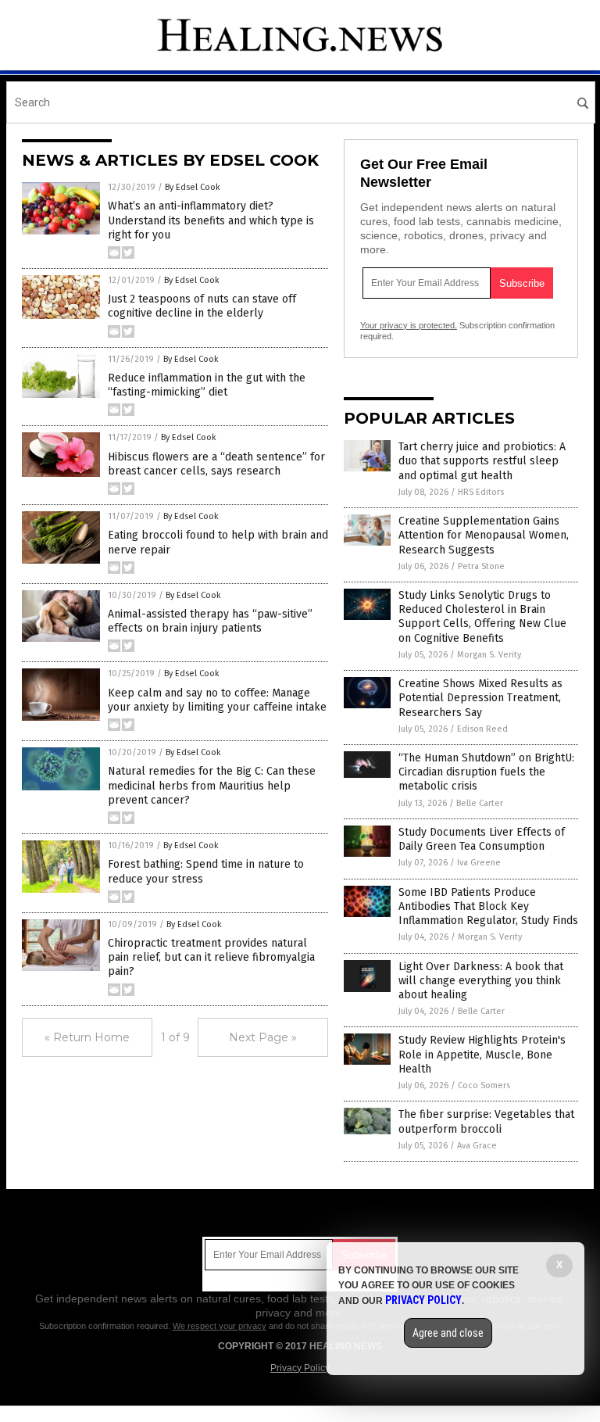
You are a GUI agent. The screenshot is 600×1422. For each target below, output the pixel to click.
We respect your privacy (219, 1326)
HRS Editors (481, 492)
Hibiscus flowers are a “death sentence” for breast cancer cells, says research (216, 464)
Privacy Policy (300, 1368)
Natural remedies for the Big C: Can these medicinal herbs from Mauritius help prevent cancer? (212, 785)
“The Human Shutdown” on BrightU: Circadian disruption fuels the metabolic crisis (486, 772)
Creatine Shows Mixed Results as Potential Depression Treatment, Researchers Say (480, 697)
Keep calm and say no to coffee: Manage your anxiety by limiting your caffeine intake (217, 700)
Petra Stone (481, 566)
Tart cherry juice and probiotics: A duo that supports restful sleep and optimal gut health (482, 461)
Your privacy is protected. (408, 325)
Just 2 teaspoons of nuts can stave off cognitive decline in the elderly (202, 306)
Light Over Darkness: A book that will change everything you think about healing (480, 980)
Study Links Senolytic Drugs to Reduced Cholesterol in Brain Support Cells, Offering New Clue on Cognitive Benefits (482, 617)
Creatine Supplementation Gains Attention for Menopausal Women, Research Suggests (483, 535)
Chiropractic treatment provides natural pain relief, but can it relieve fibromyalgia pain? (211, 957)
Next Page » (263, 1037)
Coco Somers (484, 1085)
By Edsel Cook (192, 187)
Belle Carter (479, 803)
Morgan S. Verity (489, 655)
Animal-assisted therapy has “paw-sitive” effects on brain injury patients (210, 621)
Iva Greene (479, 863)
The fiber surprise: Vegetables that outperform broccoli (486, 1121)
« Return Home (87, 1037)
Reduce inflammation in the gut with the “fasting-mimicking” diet (206, 385)
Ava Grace (477, 1146)
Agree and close (448, 1333)
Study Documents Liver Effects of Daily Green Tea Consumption (481, 839)
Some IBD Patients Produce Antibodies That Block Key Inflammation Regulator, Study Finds (488, 906)
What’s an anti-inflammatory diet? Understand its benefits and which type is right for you (211, 220)
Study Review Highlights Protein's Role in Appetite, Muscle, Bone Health (482, 1054)
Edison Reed (482, 729)
